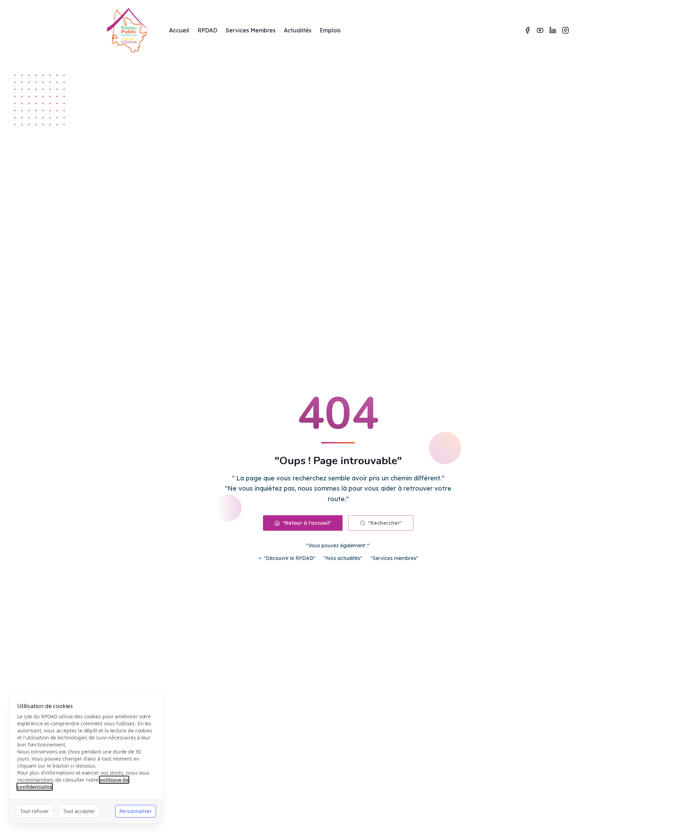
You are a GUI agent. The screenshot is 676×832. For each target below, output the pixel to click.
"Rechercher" (385, 523)
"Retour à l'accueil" (307, 523)
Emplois (330, 30)
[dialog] (85, 758)
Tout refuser (34, 811)
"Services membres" (394, 558)
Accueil (179, 30)
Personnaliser (135, 811)
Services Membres (250, 30)
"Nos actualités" (343, 558)
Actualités (297, 30)
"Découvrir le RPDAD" (289, 558)
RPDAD (207, 30)
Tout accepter (79, 811)
